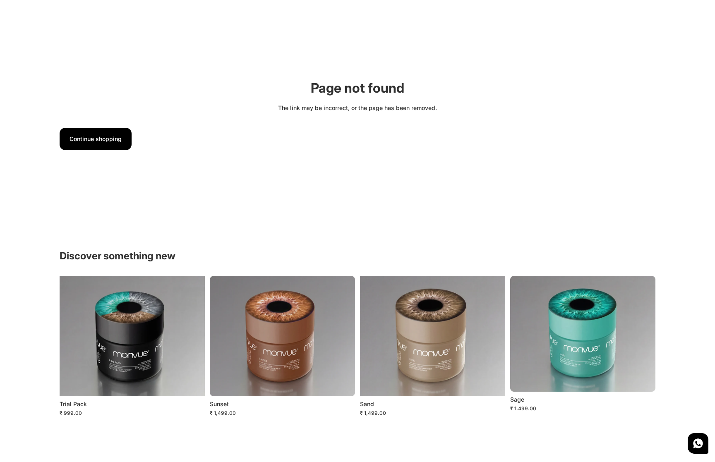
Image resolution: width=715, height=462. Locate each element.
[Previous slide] (72, 336)
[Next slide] (192, 336)
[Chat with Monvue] (698, 443)
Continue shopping (96, 138)
